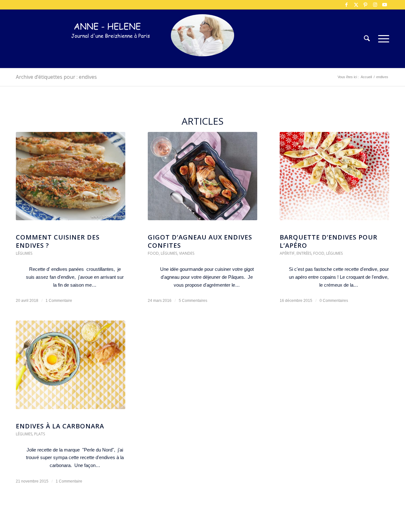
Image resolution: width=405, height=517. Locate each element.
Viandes (186, 253)
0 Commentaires (334, 300)
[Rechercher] (367, 38)
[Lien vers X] (356, 4)
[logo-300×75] (110, 48)
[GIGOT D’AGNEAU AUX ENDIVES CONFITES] (202, 179)
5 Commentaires (193, 300)
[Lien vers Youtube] (384, 4)
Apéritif (287, 253)
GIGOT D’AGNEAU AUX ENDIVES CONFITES (200, 241)
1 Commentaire (59, 300)
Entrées (303, 253)
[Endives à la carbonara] (70, 368)
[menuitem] (367, 38)
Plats (39, 434)
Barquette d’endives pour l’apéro (328, 241)
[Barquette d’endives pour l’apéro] (334, 179)
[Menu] (381, 38)
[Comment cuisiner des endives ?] (70, 179)
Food (153, 253)
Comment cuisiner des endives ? (58, 241)
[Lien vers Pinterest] (365, 4)
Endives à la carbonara (60, 426)
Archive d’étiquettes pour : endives (56, 76)
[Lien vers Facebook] (346, 4)
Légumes (24, 253)
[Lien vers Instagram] (375, 4)
